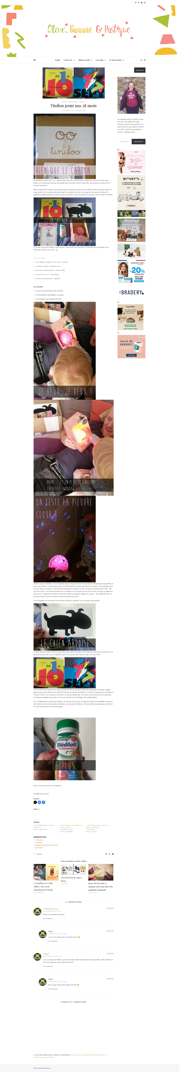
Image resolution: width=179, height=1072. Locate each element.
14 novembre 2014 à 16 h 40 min (57, 981)
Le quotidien (116, 60)
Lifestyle (68, 60)
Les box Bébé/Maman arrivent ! (44, 825)
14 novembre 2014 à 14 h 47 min (52, 956)
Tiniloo (54, 180)
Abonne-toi (138, 141)
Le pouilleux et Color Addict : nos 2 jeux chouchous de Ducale (43, 886)
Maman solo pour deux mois (47, 845)
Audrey (39, 854)
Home (57, 60)
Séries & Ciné (84, 60)
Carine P (46, 954)
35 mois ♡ (40, 848)
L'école (82, 102)
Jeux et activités (69, 102)
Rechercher (140, 70)
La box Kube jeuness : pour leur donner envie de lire (97, 826)
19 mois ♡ (40, 840)
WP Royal (47, 1068)
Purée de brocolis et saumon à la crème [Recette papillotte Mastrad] (100, 886)
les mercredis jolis (50, 909)
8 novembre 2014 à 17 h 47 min (57, 934)
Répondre (110, 908)
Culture (99, 60)
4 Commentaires (80, 110)
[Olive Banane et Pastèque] (89, 30)
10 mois (39, 842)
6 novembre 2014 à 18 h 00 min (52, 911)
